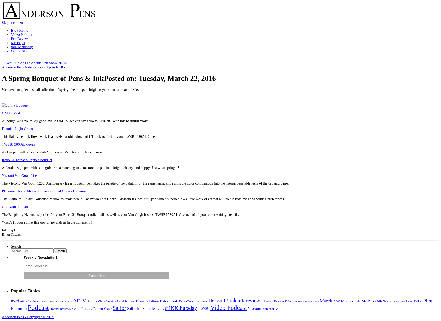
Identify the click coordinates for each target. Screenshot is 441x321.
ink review (248, 301)
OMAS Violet (12, 113)
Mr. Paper (18, 43)
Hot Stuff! (219, 301)
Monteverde (351, 301)
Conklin (123, 301)
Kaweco (279, 301)
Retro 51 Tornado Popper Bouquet (27, 160)
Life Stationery (311, 301)
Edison (154, 301)
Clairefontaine (107, 301)
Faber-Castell (187, 301)
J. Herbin (267, 301)
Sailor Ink (134, 308)
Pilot (428, 301)
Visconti (254, 308)
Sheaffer (149, 308)
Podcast (38, 307)
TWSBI (203, 308)
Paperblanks (398, 301)
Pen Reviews (20, 39)
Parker (409, 301)
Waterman (268, 308)
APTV (79, 301)
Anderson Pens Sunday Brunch (55, 301)
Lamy (297, 301)
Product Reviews (60, 308)
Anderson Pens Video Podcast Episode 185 (35, 67)
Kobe (288, 301)
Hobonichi (202, 301)
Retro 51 (77, 308)
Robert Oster (102, 308)
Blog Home (19, 30)
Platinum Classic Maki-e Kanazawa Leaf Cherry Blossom (44, 191)
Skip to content (13, 23)
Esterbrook (169, 301)
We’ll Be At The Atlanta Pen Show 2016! (34, 63)
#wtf (15, 300)
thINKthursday (22, 47)
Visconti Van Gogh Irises (20, 175)
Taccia (160, 308)
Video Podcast (21, 35)
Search (16, 246)
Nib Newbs (384, 301)
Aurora (92, 301)
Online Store (20, 51)
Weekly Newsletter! (40, 257)
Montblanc (330, 300)
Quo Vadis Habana (15, 207)
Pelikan (418, 301)
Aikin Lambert (29, 301)
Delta (132, 301)
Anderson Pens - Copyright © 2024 (28, 317)
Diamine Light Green (17, 129)
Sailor (119, 308)
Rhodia (89, 308)
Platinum (19, 308)
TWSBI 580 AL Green (18, 144)
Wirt (278, 308)
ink (233, 301)
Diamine (142, 301)
